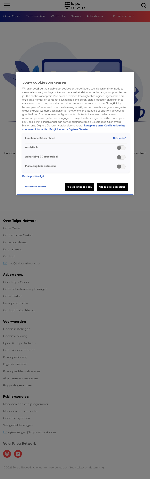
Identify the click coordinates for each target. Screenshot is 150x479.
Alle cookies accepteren (112, 186)
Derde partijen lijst (33, 176)
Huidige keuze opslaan (79, 186)
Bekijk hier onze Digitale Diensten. (69, 129)
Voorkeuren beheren (35, 186)
